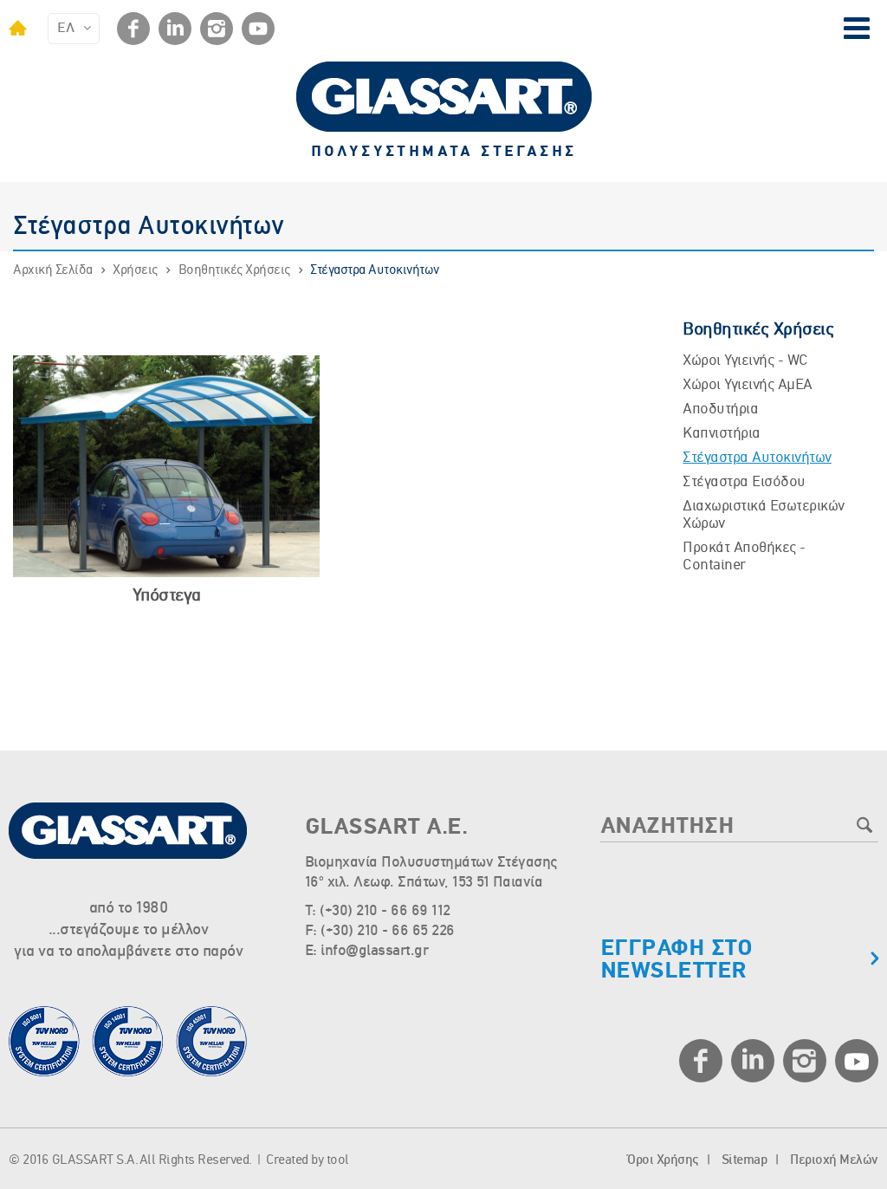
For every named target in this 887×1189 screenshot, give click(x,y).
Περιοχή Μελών (834, 1160)
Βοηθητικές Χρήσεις (234, 270)
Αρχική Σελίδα (53, 270)
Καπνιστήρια (722, 433)
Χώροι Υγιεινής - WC (745, 361)
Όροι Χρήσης (662, 1160)
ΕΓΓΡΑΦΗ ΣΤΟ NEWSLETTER (676, 960)
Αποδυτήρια (720, 409)
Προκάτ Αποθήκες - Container (744, 557)
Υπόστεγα (167, 596)
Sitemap (744, 1160)
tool (338, 1160)
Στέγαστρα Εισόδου (744, 482)
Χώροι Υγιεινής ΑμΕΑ (748, 385)
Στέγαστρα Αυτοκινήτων (374, 270)
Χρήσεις (135, 270)
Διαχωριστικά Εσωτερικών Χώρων (764, 515)
